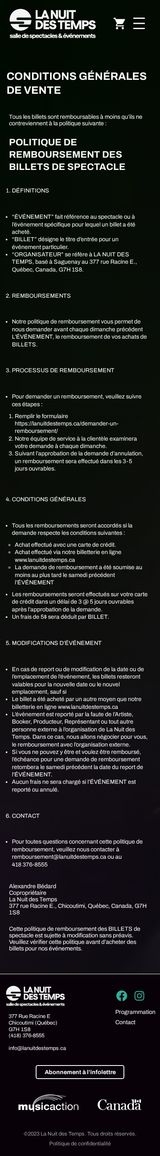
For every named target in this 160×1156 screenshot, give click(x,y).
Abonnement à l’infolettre (80, 1072)
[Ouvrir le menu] (139, 23)
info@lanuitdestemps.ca (37, 1048)
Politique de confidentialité (80, 1144)
